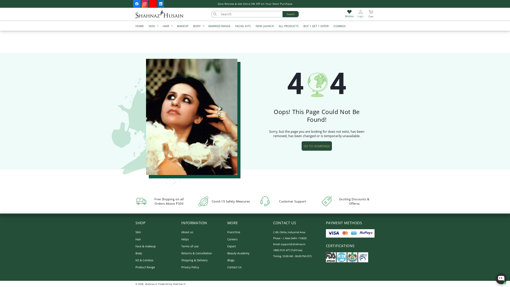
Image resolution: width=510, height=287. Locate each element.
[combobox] (259, 14)
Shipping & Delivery (194, 260)
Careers (232, 239)
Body (138, 253)
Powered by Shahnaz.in (172, 283)
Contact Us (234, 267)
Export (231, 246)
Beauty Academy (238, 253)
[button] (153, 26)
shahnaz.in (151, 283)
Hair (138, 239)
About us (187, 232)
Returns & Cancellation (196, 253)
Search (290, 14)
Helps (185, 239)
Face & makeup (145, 246)
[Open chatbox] (501, 278)
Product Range (145, 267)
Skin (138, 232)
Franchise (233, 232)
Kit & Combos (144, 260)
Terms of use (190, 246)
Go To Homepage (317, 146)
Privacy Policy (190, 267)
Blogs (230, 260)
